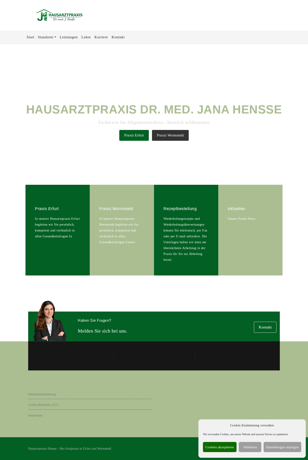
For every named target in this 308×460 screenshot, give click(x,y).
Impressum (35, 415)
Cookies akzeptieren (219, 447)
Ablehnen (250, 447)
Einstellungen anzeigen (282, 447)
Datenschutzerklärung (42, 394)
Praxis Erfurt (134, 135)
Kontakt (265, 327)
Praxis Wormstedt (170, 135)
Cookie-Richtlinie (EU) (43, 405)
